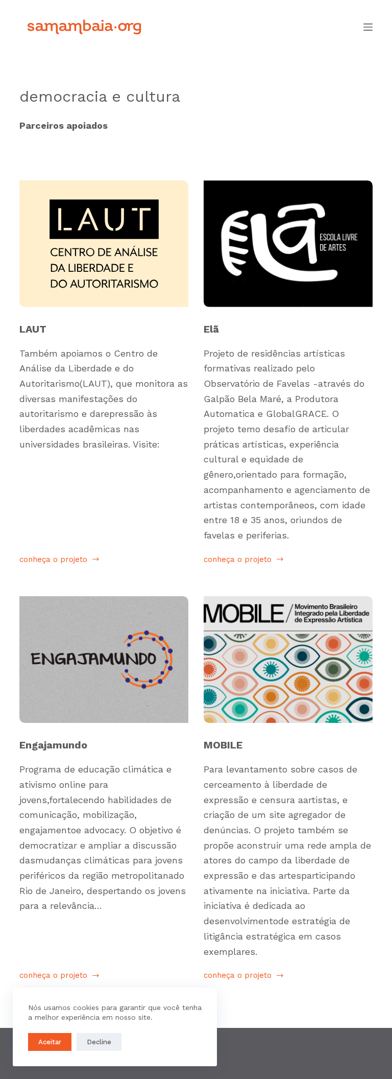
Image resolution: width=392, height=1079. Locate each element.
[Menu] (368, 27)
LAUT (32, 329)
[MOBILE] (288, 659)
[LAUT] (103, 243)
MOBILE (223, 745)
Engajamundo (53, 745)
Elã (211, 329)
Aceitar (49, 1042)
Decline (99, 1042)
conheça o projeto (53, 560)
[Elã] (288, 243)
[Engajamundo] (103, 659)
